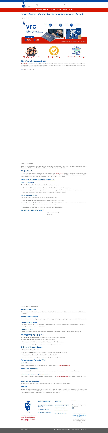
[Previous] (24, 31)
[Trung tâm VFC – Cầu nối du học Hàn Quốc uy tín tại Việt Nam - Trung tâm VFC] (27, 5)
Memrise (62, 429)
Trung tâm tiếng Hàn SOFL (75, 429)
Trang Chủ (39, 9)
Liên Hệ (70, 9)
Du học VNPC (84, 429)
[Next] (84, 31)
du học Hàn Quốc (59, 173)
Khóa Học (52, 9)
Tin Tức (65, 9)
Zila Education (67, 429)
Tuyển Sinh (59, 9)
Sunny (58, 429)
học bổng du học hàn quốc (63, 376)
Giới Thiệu (45, 9)
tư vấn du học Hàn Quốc (64, 365)
